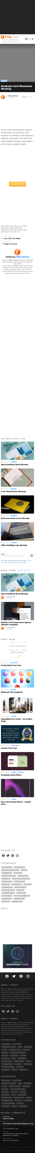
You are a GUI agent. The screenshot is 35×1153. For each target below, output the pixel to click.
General (6, 884)
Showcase (6, 232)
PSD (16, 230)
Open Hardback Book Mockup (14, 464)
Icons (28, 884)
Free (25, 226)
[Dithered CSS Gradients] (17, 678)
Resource (23, 230)
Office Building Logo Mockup (14, 545)
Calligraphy (7, 873)
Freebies (14, 462)
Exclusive (6, 878)
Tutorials (20, 772)
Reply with (32, 555)
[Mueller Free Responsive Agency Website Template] (17, 611)
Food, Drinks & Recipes (21, 878)
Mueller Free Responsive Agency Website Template (16, 623)
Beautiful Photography (11, 870)
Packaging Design (9, 893)
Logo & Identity (8, 890)
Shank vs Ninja (8, 1118)
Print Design (7, 895)
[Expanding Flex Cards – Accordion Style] (17, 705)
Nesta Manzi (6, 1116)
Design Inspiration (9, 875)
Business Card (8, 226)
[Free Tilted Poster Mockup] (17, 477)
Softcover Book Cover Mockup (15, 518)
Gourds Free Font (9, 748)
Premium (22, 893)
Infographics (8, 887)
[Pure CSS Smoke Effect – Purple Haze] (17, 788)
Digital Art (23, 875)
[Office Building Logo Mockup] (17, 531)
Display (18, 226)
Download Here (17, 184)
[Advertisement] (17, 17)
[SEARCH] (29, 39)
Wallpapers (17, 901)
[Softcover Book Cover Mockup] (17, 504)
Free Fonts (14, 662)
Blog (24, 870)
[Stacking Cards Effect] (17, 761)
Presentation (7, 230)
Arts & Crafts (20, 867)
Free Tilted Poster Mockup (13, 491)
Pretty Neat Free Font (11, 665)
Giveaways (17, 884)
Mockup (19, 228)
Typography (19, 898)
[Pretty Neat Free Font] (17, 651)
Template (16, 232)
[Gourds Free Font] (17, 734)
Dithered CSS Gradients (12, 692)
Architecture (7, 867)
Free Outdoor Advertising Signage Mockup (18, 1123)
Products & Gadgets (22, 895)
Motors (21, 890)
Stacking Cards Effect (11, 775)
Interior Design (21, 887)
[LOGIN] (26, 39)
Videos (6, 901)
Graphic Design (8, 228)
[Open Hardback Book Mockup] (17, 451)
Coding (13, 689)
